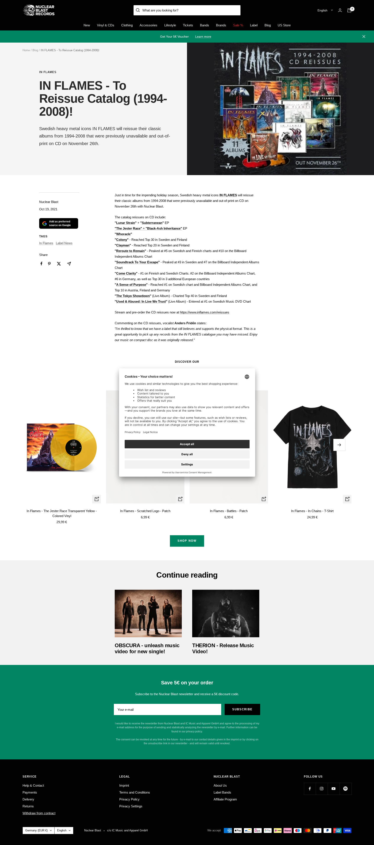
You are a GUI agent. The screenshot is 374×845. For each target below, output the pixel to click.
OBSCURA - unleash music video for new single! (147, 648)
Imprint (124, 785)
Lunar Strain (125, 223)
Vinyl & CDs (105, 25)
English (322, 10)
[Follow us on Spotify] (345, 789)
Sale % (238, 25)
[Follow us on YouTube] (334, 789)
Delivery (28, 799)
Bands (204, 25)
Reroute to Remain (130, 251)
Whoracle (123, 234)
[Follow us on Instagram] (322, 789)
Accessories (148, 25)
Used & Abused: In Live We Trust (141, 301)
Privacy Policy (129, 799)
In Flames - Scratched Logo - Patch (145, 511)
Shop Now (187, 540)
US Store (284, 25)
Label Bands (222, 792)
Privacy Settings (130, 806)
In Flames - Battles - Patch (229, 511)
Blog (267, 25)
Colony (121, 239)
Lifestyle (170, 25)
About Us (220, 785)
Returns (28, 806)
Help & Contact (33, 785)
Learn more (203, 36)
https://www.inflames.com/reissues (204, 312)
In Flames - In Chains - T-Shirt (312, 511)
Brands (221, 25)
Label (254, 25)
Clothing (127, 25)
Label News (64, 243)
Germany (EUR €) (36, 830)
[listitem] (41, 263)
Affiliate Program (225, 799)
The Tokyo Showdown (133, 296)
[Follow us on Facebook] (310, 789)
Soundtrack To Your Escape (137, 262)
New (87, 25)
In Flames (47, 72)
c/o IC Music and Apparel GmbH (127, 830)
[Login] (340, 10)
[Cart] (349, 10)
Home (26, 50)
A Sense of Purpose (131, 284)
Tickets (188, 25)
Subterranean (152, 223)
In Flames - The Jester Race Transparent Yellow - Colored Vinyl (62, 513)
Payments (30, 792)
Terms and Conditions (134, 792)
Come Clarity (126, 273)
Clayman (122, 245)
